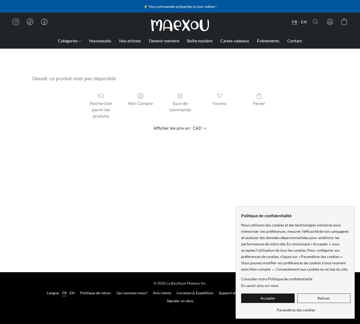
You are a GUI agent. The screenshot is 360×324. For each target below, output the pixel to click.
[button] (180, 25)
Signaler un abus (180, 300)
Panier (259, 103)
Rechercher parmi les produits (101, 110)
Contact (294, 40)
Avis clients (162, 293)
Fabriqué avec (180, 310)
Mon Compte (140, 103)
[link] (296, 308)
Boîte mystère (199, 40)
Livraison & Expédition (195, 293)
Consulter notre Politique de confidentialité (276, 279)
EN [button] (304, 21)
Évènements (268, 40)
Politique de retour (95, 293)
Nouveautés (100, 40)
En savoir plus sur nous (260, 285)
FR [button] (294, 21)
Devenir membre (164, 40)
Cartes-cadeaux (234, 40)
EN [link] (72, 293)
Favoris (219, 103)
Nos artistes (130, 40)
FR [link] (64, 293)
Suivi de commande (180, 107)
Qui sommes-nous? (132, 293)
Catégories (68, 40)
